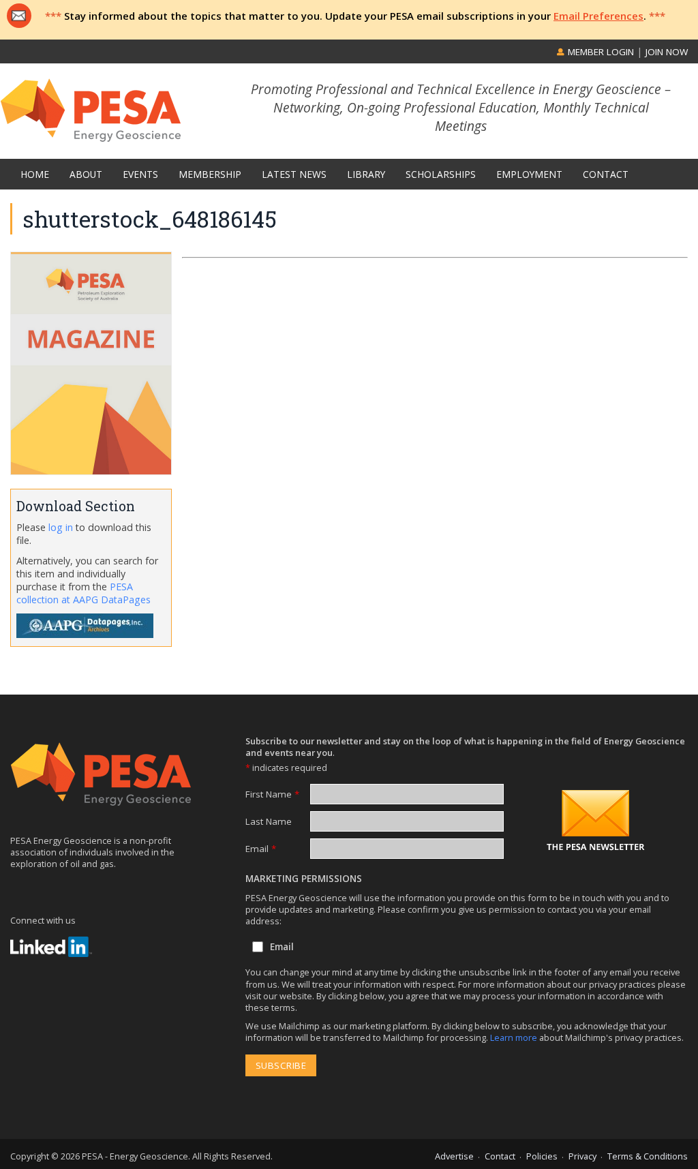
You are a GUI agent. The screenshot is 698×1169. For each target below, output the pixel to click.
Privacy (582, 1156)
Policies (542, 1156)
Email (260, 848)
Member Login (599, 52)
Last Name (268, 821)
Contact (500, 1156)
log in (60, 527)
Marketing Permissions (303, 878)
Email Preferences (598, 15)
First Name (272, 794)
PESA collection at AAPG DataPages (83, 593)
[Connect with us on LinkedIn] (51, 947)
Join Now (667, 52)
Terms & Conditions (647, 1156)
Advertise (454, 1156)
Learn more (514, 1037)
